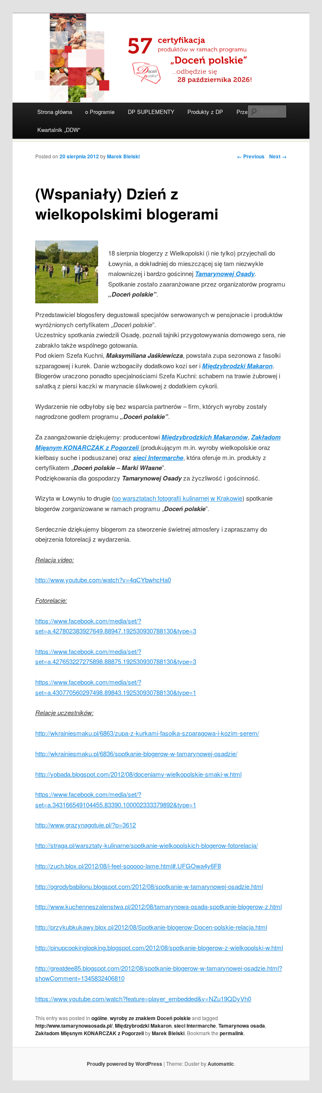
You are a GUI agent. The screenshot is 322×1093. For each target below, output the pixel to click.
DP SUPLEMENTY (151, 112)
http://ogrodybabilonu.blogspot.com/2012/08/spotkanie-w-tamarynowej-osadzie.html (149, 886)
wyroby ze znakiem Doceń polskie (150, 1018)
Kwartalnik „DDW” (58, 130)
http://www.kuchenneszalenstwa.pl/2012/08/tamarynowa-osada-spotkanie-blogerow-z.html (158, 906)
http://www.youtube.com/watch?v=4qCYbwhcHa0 (103, 579)
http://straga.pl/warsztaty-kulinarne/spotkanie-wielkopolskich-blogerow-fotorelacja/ (146, 845)
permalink (232, 1033)
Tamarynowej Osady (224, 273)
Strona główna (54, 112)
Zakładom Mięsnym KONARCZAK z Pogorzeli (89, 1033)
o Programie (99, 112)
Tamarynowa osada (241, 1025)
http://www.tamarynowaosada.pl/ (73, 1025)
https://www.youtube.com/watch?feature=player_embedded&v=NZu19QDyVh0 (143, 998)
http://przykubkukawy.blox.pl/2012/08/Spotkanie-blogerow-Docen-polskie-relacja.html (151, 926)
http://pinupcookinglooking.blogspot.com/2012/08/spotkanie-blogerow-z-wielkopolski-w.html (159, 947)
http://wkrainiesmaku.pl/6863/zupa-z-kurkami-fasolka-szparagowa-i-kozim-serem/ (147, 733)
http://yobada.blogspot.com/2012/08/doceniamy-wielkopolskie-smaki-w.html (138, 774)
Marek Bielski (123, 156)
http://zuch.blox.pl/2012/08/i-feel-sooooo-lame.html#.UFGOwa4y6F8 (128, 865)
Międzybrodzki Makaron (143, 1025)
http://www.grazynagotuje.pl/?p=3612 (85, 824)
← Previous (251, 156)
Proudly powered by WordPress (124, 1063)
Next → (278, 156)
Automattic (221, 1063)
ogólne (99, 1018)
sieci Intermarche (195, 1025)
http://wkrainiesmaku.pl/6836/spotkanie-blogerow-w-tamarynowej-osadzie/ (136, 753)
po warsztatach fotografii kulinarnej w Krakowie (178, 498)
